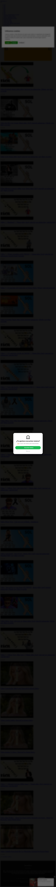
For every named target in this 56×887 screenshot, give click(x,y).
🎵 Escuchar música (28, 447)
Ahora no (28, 451)
